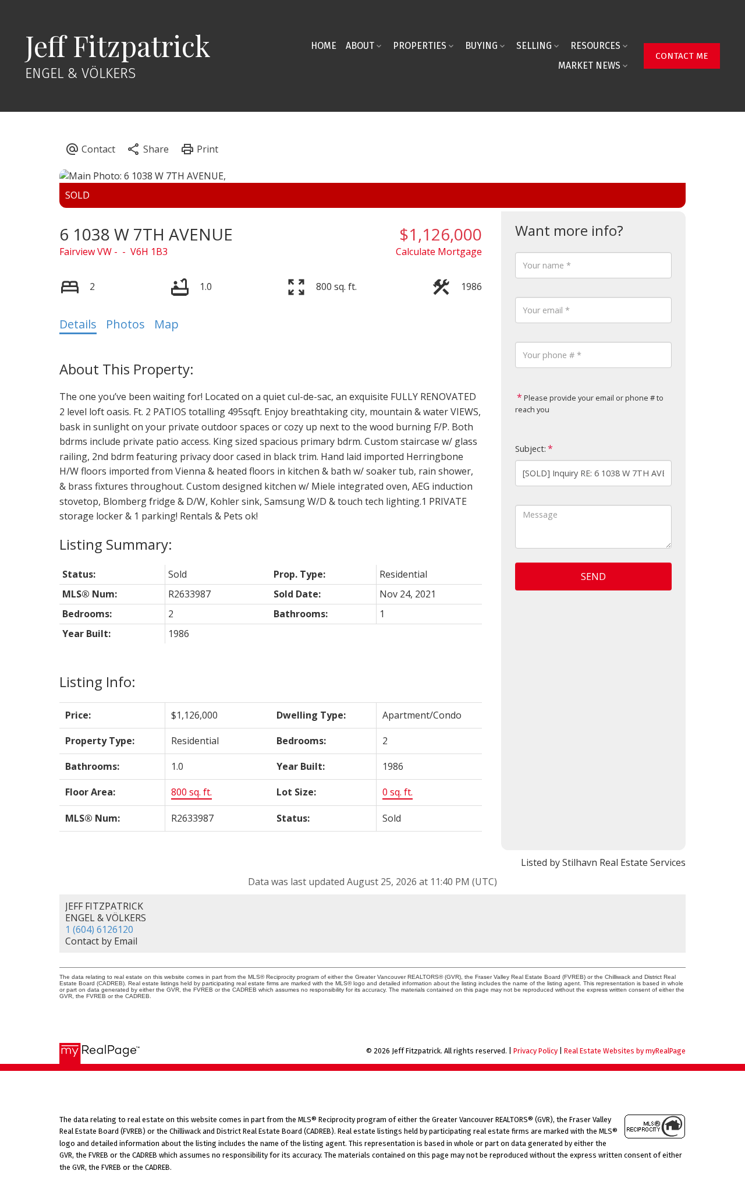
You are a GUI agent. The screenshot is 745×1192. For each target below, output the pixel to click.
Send (593, 576)
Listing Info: (97, 681)
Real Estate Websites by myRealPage (625, 1050)
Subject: (530, 448)
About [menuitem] (360, 45)
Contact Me (681, 56)
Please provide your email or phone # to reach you (589, 403)
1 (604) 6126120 (99, 929)
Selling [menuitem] (534, 45)
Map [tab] (166, 324)
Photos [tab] (125, 324)
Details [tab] (78, 324)
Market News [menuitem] (589, 65)
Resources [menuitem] (595, 45)
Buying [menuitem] (481, 45)
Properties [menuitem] (419, 45)
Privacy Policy (535, 1050)
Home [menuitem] (323, 45)
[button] (682, 56)
